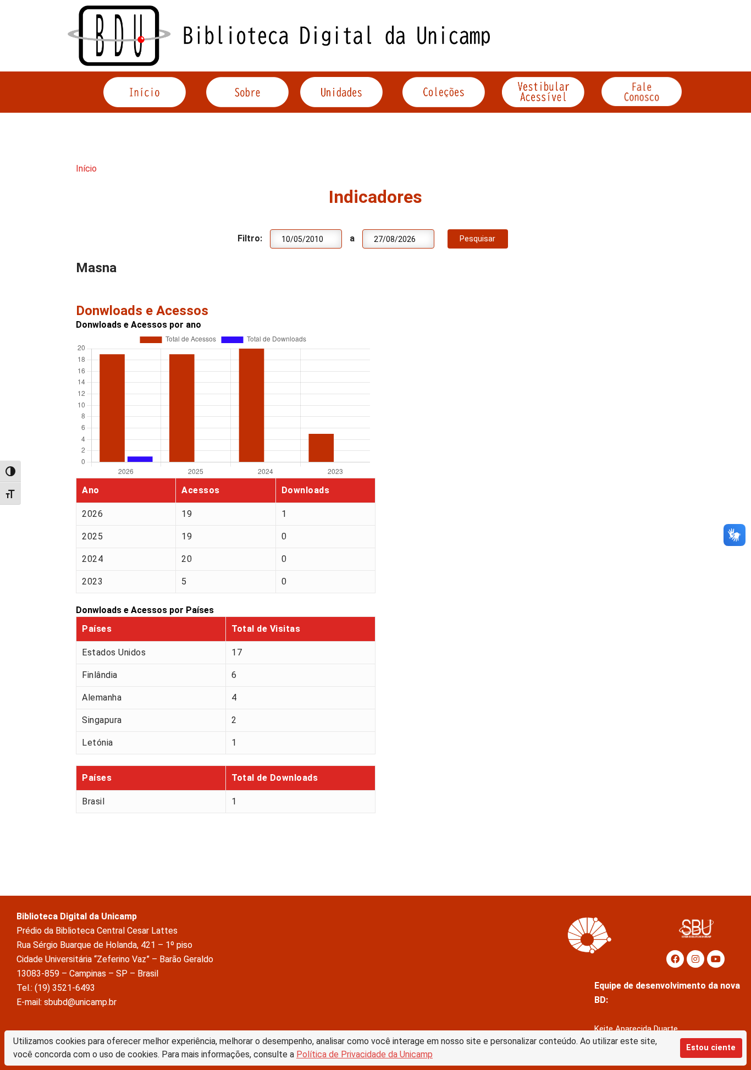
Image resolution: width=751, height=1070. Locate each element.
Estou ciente (711, 1047)
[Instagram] (695, 959)
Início (86, 168)
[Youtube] (716, 959)
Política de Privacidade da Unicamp (364, 1054)
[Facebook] (675, 959)
